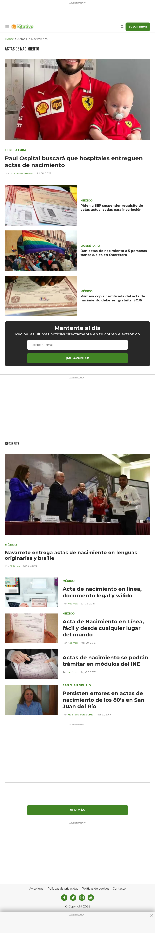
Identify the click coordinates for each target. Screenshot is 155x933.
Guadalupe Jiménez (21, 173)
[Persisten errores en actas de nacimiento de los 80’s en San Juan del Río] (31, 700)
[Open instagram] (82, 897)
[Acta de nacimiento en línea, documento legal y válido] (31, 592)
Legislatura (15, 150)
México (87, 200)
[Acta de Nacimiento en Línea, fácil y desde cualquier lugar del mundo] (31, 628)
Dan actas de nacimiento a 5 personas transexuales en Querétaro (114, 253)
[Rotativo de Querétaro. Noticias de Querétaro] (65, 26)
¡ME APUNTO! (77, 358)
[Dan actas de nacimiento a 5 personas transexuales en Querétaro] (41, 250)
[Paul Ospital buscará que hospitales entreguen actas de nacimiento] (77, 99)
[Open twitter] (73, 897)
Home (9, 39)
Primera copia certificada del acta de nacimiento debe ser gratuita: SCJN (113, 298)
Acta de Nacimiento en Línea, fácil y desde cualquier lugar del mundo (103, 628)
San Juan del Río (77, 685)
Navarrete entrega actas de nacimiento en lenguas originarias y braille (71, 555)
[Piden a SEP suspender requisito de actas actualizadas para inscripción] (41, 205)
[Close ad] (151, 915)
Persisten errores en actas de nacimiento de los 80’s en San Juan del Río (104, 700)
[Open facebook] (64, 897)
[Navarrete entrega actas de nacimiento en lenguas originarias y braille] (77, 494)
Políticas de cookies (95, 888)
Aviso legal (36, 888)
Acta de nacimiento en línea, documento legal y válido (102, 592)
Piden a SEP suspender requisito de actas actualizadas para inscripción (112, 208)
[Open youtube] (91, 897)
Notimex (15, 565)
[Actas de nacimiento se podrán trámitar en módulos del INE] (31, 664)
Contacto (119, 888)
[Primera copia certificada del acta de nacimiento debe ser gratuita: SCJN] (41, 296)
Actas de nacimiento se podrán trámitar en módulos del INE (105, 660)
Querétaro (90, 245)
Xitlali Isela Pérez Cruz (80, 714)
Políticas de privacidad (63, 888)
